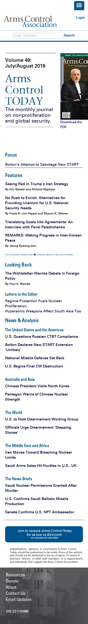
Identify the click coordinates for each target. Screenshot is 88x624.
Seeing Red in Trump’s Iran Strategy (36, 184)
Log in (80, 17)
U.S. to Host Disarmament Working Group (41, 419)
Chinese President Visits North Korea (37, 386)
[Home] (35, 21)
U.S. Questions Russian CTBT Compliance (41, 336)
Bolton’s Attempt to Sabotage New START (42, 164)
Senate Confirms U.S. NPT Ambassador (39, 512)
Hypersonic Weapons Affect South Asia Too (43, 311)
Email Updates (19, 599)
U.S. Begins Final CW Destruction (34, 366)
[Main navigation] (79, 5)
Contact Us (15, 593)
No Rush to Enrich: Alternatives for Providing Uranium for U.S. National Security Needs (36, 203)
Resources (15, 575)
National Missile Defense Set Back (34, 358)
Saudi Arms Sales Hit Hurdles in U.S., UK (41, 465)
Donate (12, 581)
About (11, 587)
